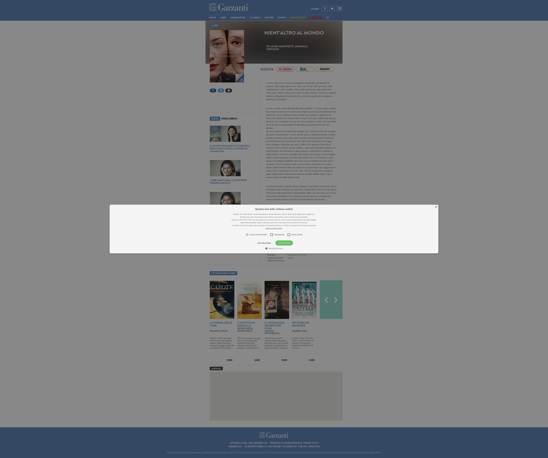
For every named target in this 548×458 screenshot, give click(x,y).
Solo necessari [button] (264, 243)
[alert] (274, 229)
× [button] (436, 207)
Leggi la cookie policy (274, 228)
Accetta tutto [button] (284, 243)
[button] (274, 229)
